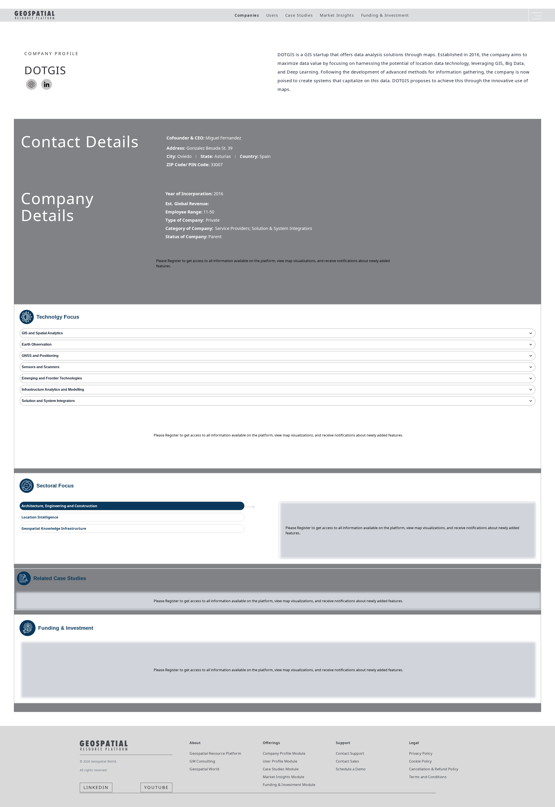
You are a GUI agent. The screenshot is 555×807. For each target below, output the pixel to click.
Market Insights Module (283, 776)
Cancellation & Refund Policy (433, 768)
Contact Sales (347, 761)
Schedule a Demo (351, 768)
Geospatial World (204, 768)
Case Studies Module (281, 768)
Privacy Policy (420, 753)
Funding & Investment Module (289, 784)
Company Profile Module (284, 753)
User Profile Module (280, 761)
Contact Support (350, 753)
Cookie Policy (420, 761)
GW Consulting (202, 761)
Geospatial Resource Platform (215, 753)
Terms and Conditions (428, 776)
